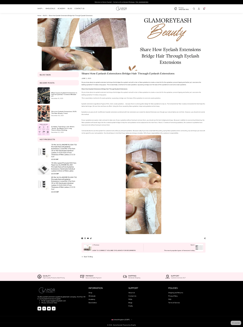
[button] (194, 9)
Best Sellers (93, 303)
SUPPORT (133, 288)
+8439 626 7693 (183, 9)
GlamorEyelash (118, 325)
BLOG (45, 15)
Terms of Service (174, 303)
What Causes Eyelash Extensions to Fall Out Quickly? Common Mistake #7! (64, 94)
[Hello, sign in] (199, 9)
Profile (130, 306)
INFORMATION (96, 288)
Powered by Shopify (129, 325)
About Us (131, 293)
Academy (92, 299)
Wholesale (92, 296)
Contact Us (132, 296)
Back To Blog (88, 257)
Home (39, 15)
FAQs (130, 299)
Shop (90, 293)
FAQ (169, 299)
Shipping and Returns (175, 293)
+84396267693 (143, 2)
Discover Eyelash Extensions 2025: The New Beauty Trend (64, 112)
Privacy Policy (173, 296)
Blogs (130, 303)
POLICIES (173, 288)
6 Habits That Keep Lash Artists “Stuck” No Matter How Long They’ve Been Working (62, 128)
